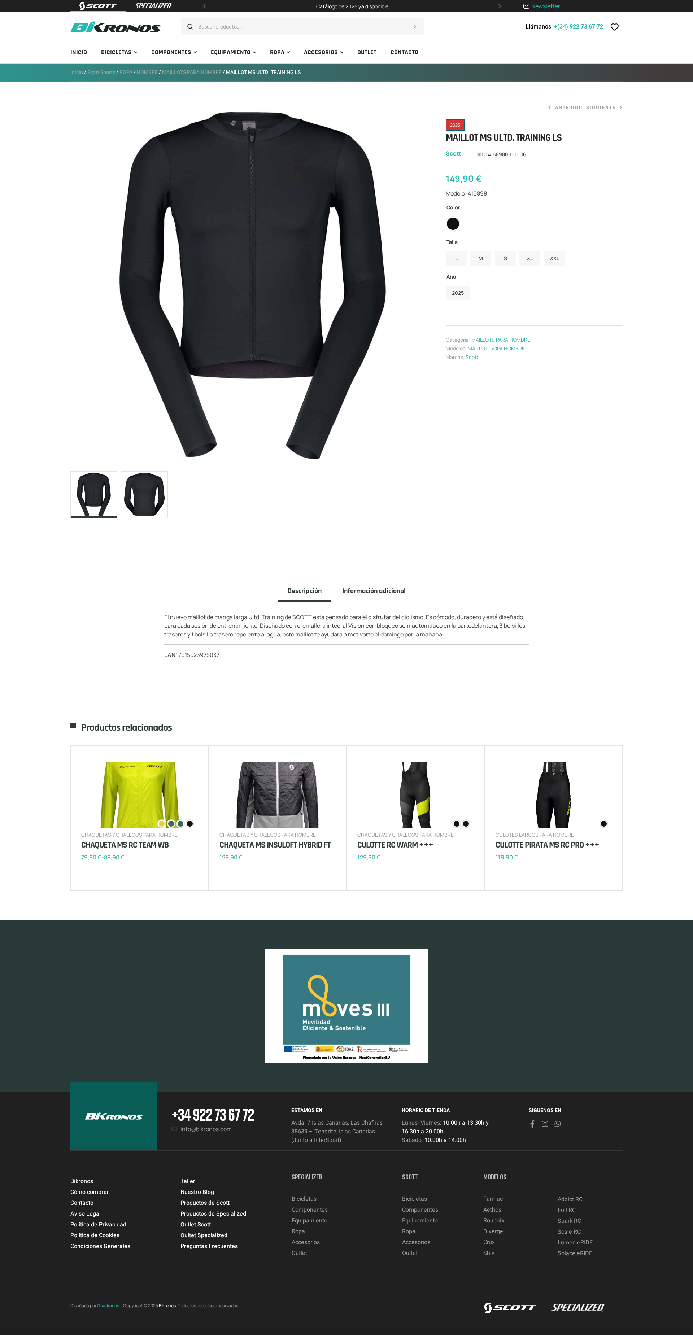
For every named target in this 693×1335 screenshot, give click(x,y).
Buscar (415, 26)
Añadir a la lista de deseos (88, 880)
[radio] (453, 223)
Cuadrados (108, 1306)
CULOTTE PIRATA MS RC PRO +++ (547, 845)
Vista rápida (110, 880)
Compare (99, 880)
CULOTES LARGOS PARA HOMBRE (535, 834)
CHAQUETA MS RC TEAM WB (125, 845)
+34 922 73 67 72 (212, 1114)
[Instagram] (545, 1124)
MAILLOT (478, 348)
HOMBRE (147, 72)
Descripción (305, 591)
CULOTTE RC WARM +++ (395, 845)
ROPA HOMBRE (507, 348)
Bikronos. (168, 1306)
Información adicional (374, 591)
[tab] (304, 594)
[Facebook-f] (532, 1124)
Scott (453, 153)
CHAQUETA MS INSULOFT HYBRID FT (275, 845)
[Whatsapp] (557, 1124)
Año (451, 276)
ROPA (125, 72)
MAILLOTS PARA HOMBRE (192, 72)
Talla (452, 241)
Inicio (76, 72)
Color (453, 207)
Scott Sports (101, 72)
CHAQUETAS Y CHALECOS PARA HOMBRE (129, 834)
